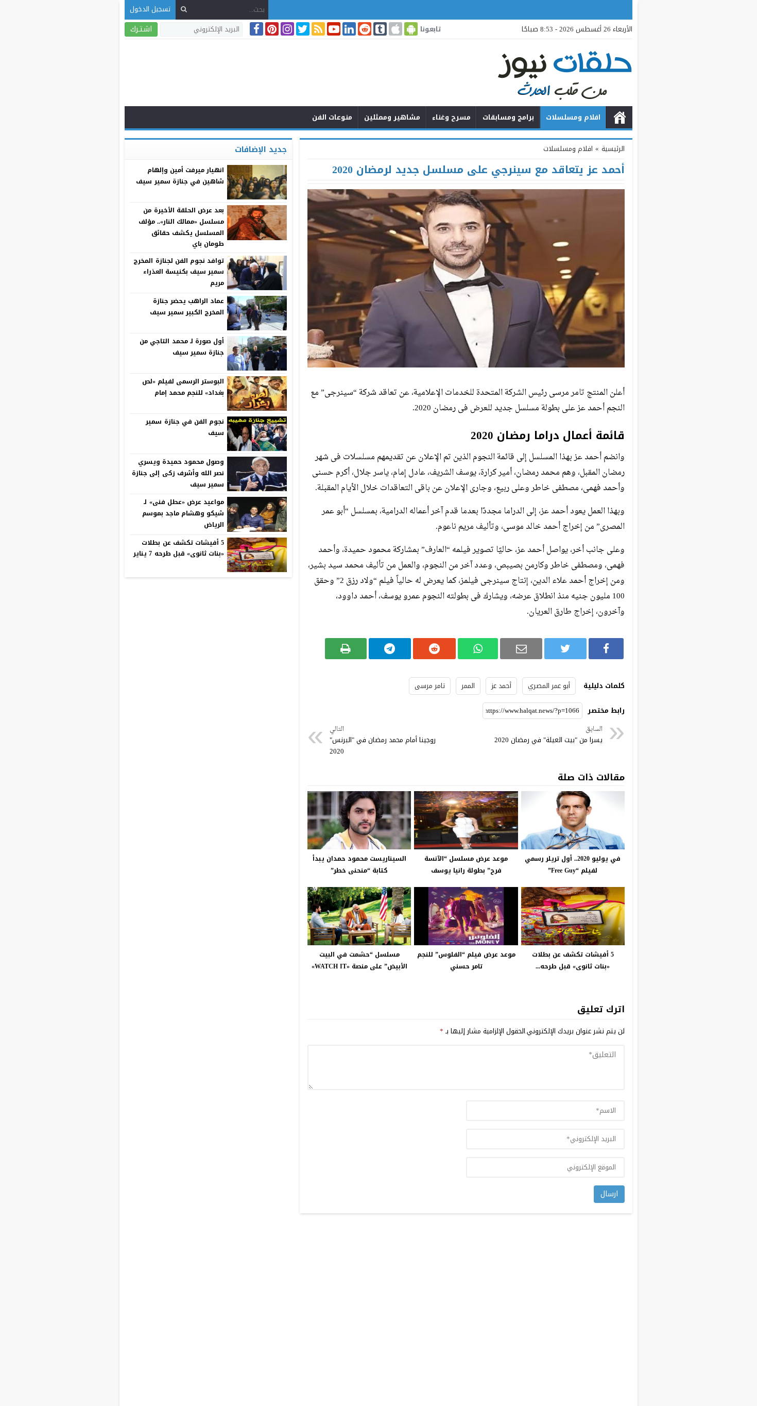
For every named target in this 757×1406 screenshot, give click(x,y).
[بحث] (183, 9)
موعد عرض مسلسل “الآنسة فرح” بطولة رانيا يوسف (466, 864)
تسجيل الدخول (150, 9)
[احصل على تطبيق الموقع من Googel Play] (410, 29)
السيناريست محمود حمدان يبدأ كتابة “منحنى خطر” (359, 864)
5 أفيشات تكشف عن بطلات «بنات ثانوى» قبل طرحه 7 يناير (178, 548)
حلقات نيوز (619, 117)
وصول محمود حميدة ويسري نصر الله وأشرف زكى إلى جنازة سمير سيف (178, 473)
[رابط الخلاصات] (317, 29)
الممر (468, 685)
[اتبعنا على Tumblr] (379, 29)
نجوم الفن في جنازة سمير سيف (185, 427)
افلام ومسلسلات (573, 117)
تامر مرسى (430, 685)
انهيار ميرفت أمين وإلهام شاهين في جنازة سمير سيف (180, 175)
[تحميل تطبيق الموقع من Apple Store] (394, 29)
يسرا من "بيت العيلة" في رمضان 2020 (548, 735)
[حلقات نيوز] (378, 74)
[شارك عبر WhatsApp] (477, 648)
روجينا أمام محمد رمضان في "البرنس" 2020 (383, 741)
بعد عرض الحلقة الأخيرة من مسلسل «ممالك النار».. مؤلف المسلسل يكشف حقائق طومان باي (181, 227)
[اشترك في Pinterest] (271, 29)
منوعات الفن (332, 117)
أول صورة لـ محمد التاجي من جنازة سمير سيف (182, 347)
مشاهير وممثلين (392, 117)
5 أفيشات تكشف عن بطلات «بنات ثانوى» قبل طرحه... (573, 960)
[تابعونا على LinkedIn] (348, 29)
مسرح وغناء (451, 117)
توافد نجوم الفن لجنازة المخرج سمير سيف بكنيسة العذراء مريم (178, 272)
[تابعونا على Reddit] (363, 29)
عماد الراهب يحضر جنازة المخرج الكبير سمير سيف (187, 306)
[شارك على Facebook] (606, 648)
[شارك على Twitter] (565, 648)
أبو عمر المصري (549, 685)
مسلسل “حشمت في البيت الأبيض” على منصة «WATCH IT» (359, 960)
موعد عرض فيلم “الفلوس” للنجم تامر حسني (466, 960)
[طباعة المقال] (346, 648)
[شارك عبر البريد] (521, 648)
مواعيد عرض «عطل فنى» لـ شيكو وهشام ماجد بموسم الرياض (183, 513)
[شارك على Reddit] (434, 648)
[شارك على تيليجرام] (390, 648)
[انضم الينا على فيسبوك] (255, 29)
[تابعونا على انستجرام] (286, 29)
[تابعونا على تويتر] (301, 29)
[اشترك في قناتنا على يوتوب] (332, 29)
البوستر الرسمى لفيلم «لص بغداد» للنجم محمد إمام (183, 387)
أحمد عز (501, 685)
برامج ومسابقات (508, 117)
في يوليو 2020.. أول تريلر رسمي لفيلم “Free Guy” (573, 864)
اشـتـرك (141, 29)
